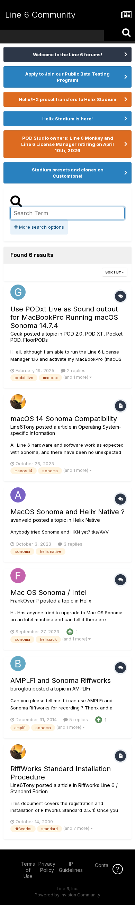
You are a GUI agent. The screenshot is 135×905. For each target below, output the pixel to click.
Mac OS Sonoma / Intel (48, 592)
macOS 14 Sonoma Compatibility (63, 419)
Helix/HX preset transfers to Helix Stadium (67, 99)
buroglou (20, 689)
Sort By (113, 272)
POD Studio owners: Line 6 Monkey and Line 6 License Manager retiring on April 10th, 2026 (67, 144)
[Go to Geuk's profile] (18, 292)
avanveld (21, 520)
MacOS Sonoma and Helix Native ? (67, 512)
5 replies (78, 719)
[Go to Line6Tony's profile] (18, 401)
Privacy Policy (46, 867)
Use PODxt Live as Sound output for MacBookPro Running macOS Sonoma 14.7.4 (64, 317)
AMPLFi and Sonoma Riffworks (60, 680)
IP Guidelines (71, 867)
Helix (85, 601)
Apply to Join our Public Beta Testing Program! (67, 77)
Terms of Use (28, 870)
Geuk (16, 334)
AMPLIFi (81, 689)
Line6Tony (22, 427)
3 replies (72, 544)
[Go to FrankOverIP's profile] (18, 575)
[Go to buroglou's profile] (18, 663)
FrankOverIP (24, 601)
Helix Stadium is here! (67, 118)
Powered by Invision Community (67, 894)
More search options (41, 227)
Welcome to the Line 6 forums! (67, 54)
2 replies (75, 370)
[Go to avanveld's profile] (18, 495)
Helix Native (86, 520)
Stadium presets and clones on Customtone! (68, 173)
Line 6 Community (40, 15)
